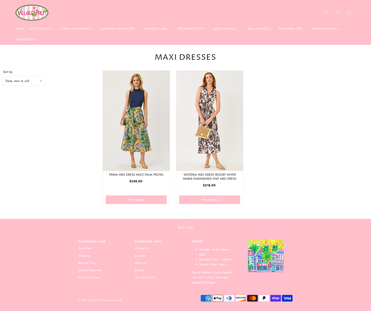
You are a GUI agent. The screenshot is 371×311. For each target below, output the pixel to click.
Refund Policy (87, 263)
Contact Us (142, 248)
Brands (139, 270)
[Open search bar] (328, 13)
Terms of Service (89, 277)
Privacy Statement (89, 270)
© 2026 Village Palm (89, 300)
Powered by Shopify (112, 300)
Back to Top (185, 227)
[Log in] (340, 13)
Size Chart (85, 248)
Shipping (84, 255)
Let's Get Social (145, 277)
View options (136, 200)
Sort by (7, 71)
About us (140, 263)
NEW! (19, 28)
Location (140, 255)
